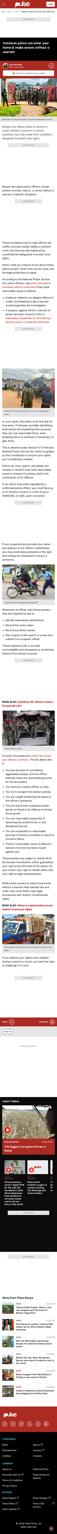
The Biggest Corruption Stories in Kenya (25, 1148)
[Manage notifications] (51, 1528)
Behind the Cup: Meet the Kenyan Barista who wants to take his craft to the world (35, 1360)
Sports (36, 1444)
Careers (37, 1450)
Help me (7, 1031)
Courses (37, 1455)
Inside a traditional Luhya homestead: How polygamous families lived (35, 1392)
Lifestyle (6, 1455)
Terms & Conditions (12, 1480)
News (9, 12)
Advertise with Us (11, 1474)
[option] (14, 1184)
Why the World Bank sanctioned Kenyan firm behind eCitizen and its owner (34, 1344)
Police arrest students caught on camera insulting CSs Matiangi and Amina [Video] (37, 1187)
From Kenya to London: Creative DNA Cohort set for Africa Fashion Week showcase (34, 1327)
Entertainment (9, 1450)
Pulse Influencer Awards (41, 1476)
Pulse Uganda (9, 1509)
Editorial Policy (41, 1469)
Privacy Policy (9, 1485)
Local (16, 12)
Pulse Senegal (40, 1498)
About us (6, 1469)
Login (50, 4)
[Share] (51, 66)
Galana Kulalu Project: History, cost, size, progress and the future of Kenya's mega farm (34, 1310)
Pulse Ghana (8, 1503)
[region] (28, 1183)
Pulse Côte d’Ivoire (38, 1505)
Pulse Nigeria (9, 1498)
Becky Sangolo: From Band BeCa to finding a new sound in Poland (33, 1376)
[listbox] (28, 1183)
